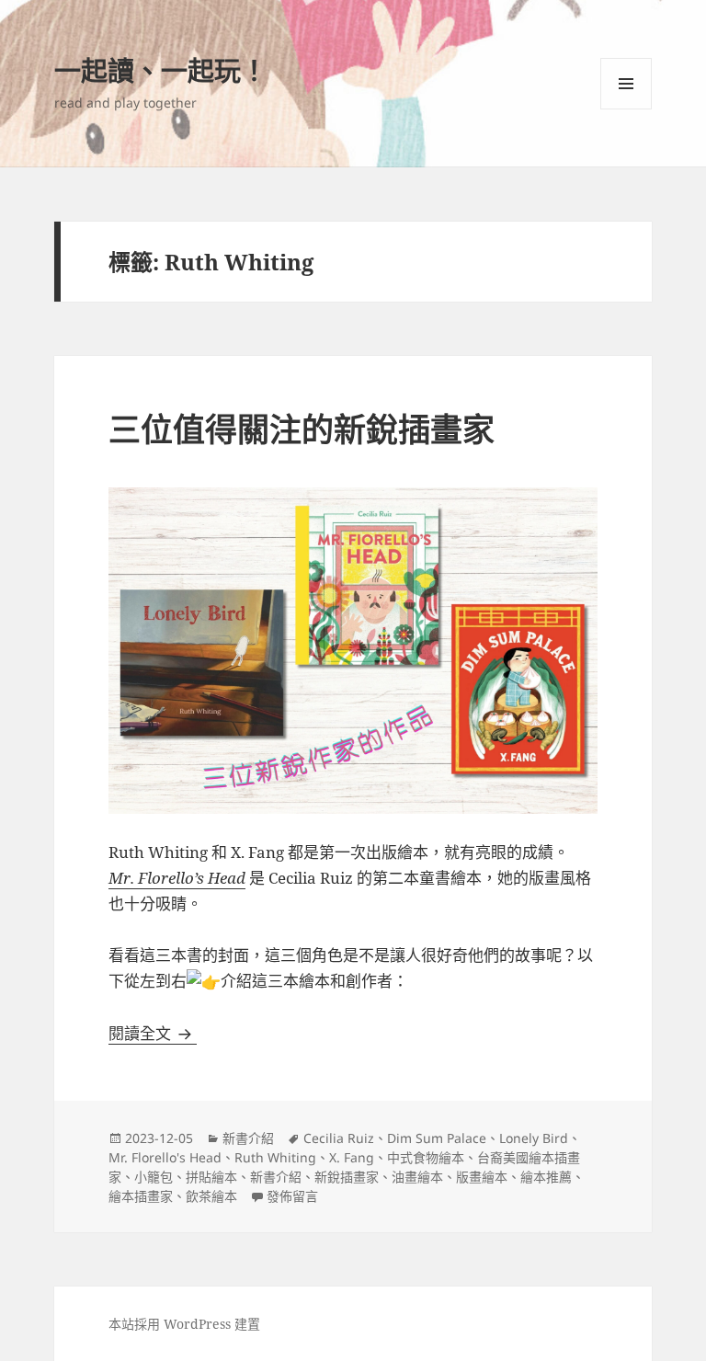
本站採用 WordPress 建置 (184, 1323)
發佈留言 (292, 1196)
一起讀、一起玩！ (161, 70)
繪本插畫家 (140, 1196)
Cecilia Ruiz (338, 1138)
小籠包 (153, 1176)
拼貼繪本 (211, 1176)
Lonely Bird (533, 1138)
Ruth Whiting (275, 1157)
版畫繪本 (481, 1176)
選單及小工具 (626, 83)
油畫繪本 (417, 1176)
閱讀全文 (152, 1033)
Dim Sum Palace (436, 1138)
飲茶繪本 (211, 1196)
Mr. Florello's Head (165, 1157)
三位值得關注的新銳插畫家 (301, 429)
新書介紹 (248, 1138)
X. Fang (351, 1157)
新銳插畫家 (346, 1176)
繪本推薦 (546, 1176)
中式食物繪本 (425, 1157)
